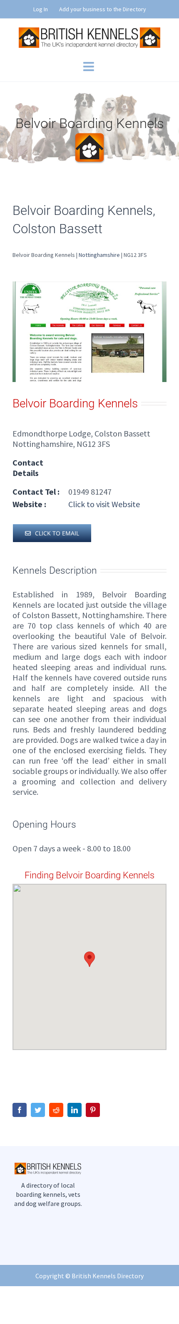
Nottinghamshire (99, 255)
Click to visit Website (103, 504)
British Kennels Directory (108, 1276)
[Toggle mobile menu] (89, 66)
